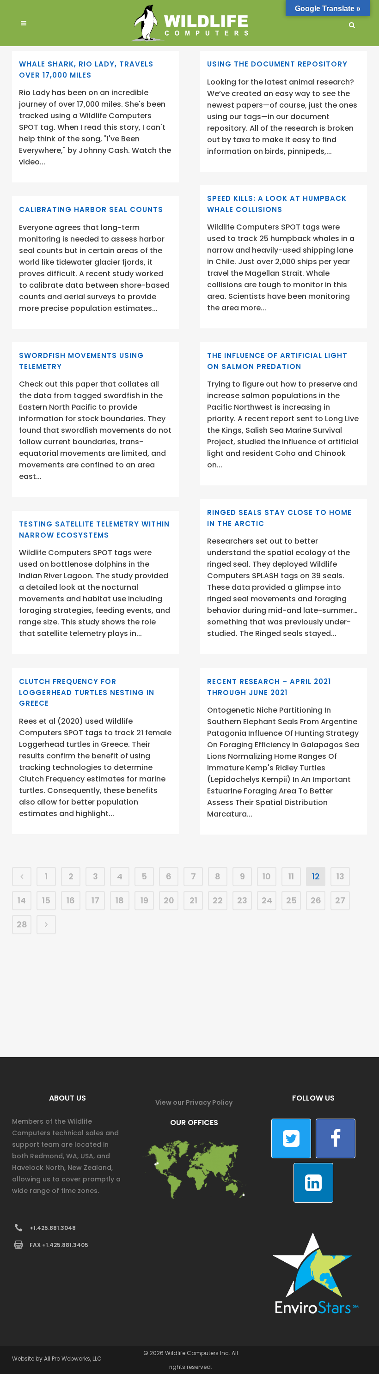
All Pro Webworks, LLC (73, 1358)
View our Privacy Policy (193, 1102)
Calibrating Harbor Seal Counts (91, 209)
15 (46, 900)
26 (316, 900)
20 (169, 900)
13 (340, 876)
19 (144, 900)
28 (22, 924)
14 (22, 900)
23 (242, 900)
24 (267, 900)
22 (218, 900)
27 (340, 900)
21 (193, 900)
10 (267, 876)
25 (291, 900)
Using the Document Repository (277, 64)
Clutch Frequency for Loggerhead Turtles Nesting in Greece (86, 692)
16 (71, 900)
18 (120, 900)
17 (95, 900)
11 (291, 876)
